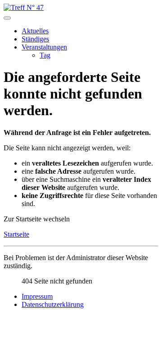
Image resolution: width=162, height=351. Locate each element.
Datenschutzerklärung (53, 304)
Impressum (37, 296)
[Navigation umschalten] (7, 18)
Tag (45, 55)
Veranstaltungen (44, 47)
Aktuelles (35, 31)
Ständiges (35, 39)
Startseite (16, 234)
